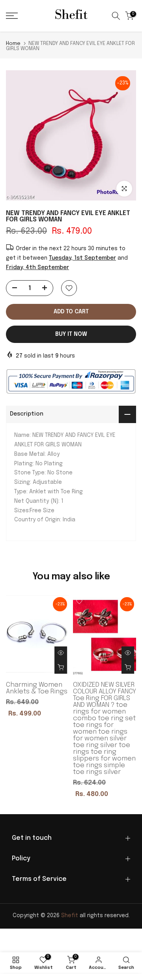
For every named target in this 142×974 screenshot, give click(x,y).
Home (13, 43)
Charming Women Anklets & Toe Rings (36, 688)
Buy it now (71, 334)
